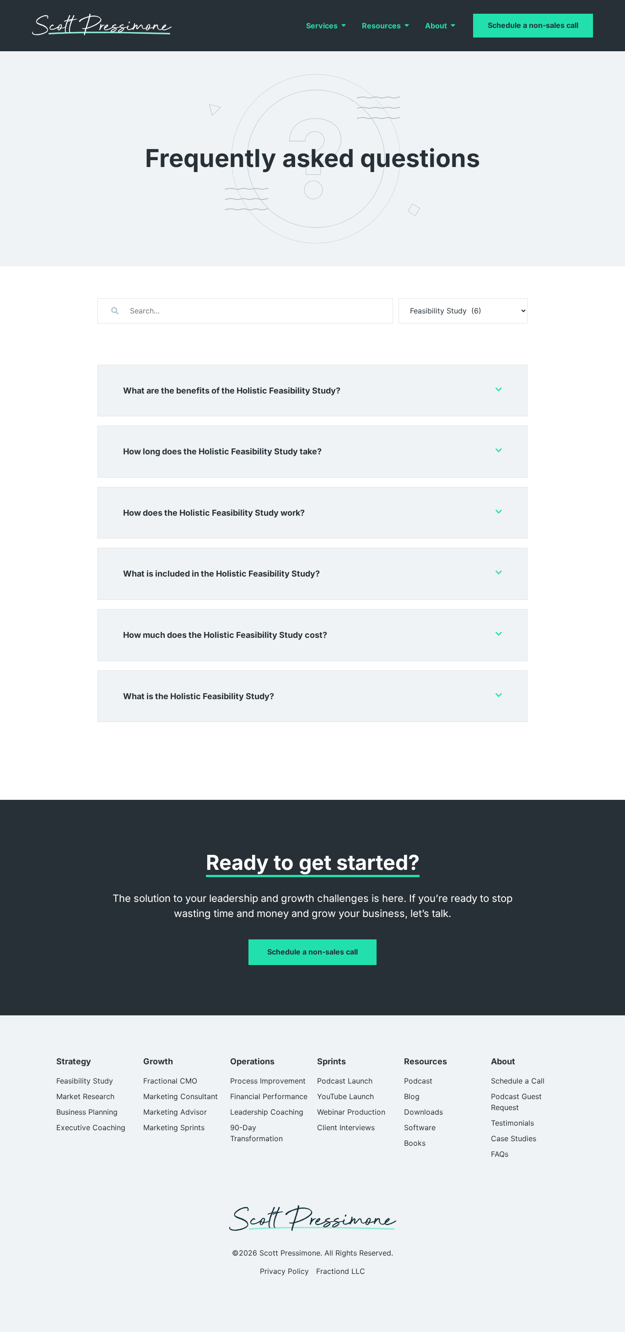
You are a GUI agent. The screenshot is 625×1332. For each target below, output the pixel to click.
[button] (312, 391)
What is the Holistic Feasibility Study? (198, 696)
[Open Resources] (406, 25)
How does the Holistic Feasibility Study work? (214, 513)
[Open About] (453, 25)
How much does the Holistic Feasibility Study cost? (225, 635)
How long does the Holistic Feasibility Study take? (222, 451)
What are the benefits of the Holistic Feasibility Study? (231, 390)
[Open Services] (343, 25)
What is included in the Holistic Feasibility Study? (221, 573)
